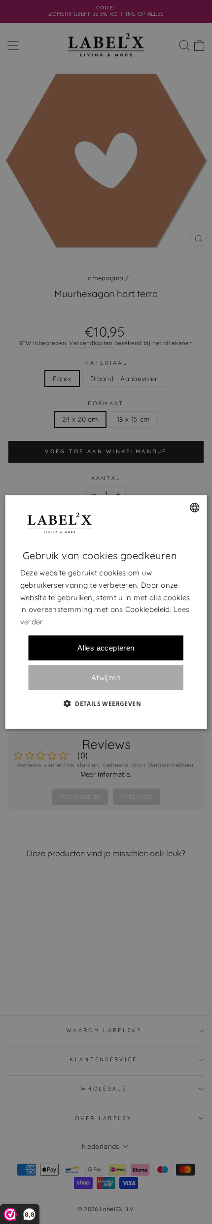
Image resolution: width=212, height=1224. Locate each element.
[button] (106, 703)
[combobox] (194, 508)
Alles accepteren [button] (105, 647)
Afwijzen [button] (106, 677)
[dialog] (106, 612)
